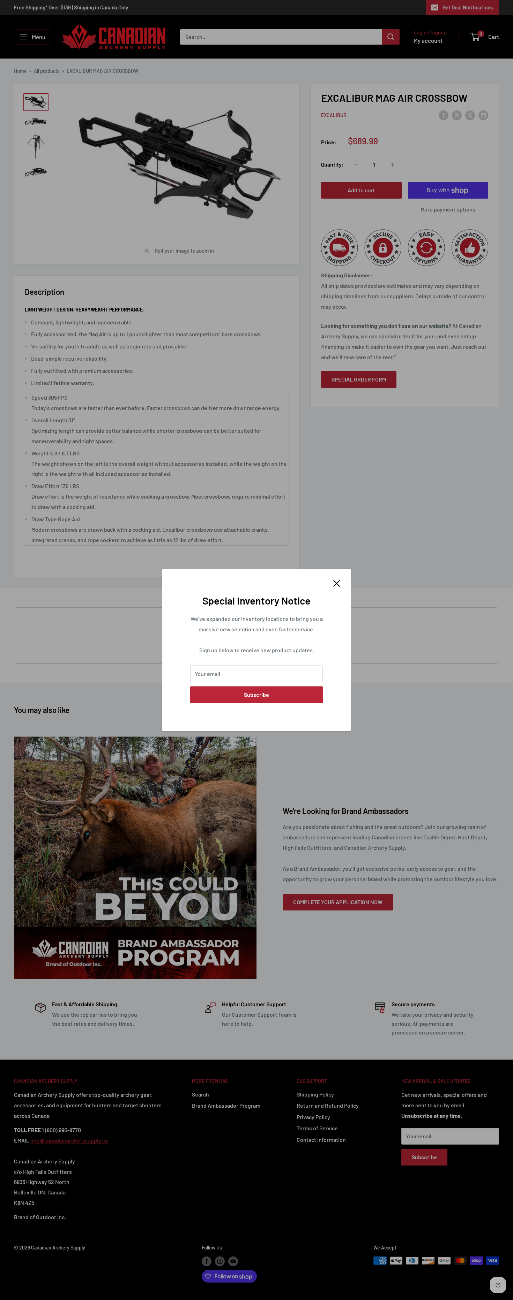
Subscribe (256, 694)
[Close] (336, 582)
